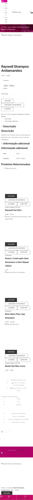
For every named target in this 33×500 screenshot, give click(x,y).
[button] (4, 1)
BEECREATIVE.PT (21, 450)
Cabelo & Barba (9, 207)
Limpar (5, 88)
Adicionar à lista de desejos (13, 104)
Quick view (24, 204)
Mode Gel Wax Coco (15, 366)
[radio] (5, 85)
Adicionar (7, 100)
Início (4, 27)
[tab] (18, 119)
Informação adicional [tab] (16, 143)
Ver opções (11, 196)
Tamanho (6, 80)
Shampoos (20, 27)
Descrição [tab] (9, 126)
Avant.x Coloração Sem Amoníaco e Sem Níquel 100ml (17, 262)
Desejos (27, 498)
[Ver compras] (30, 12)
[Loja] (1, 496)
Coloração (8, 255)
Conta (9, 498)
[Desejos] (25, 496)
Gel (16, 207)
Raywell (3, 116)
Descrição (8, 119)
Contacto (6, 19)
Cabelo (14, 27)
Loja (9, 27)
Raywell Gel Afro (13, 210)
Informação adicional (11, 121)
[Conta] (9, 496)
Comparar (8, 108)
